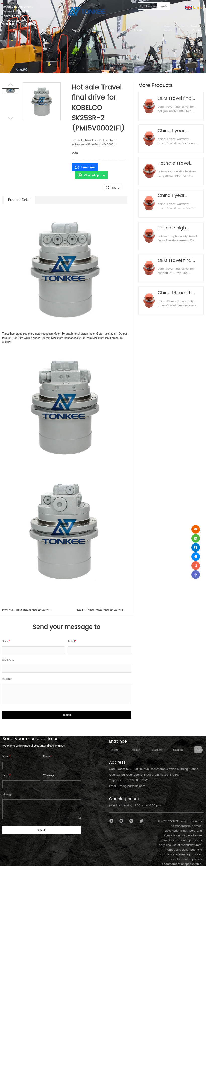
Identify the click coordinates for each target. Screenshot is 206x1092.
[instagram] (131, 821)
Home (114, 749)
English (198, 7)
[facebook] (111, 821)
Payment (157, 749)
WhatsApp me (94, 175)
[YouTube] (121, 821)
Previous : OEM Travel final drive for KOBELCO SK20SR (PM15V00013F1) (27, 610)
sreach (164, 6)
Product (135, 749)
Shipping (178, 749)
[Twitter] (141, 821)
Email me (88, 167)
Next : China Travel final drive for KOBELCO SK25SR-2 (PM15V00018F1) (102, 610)
